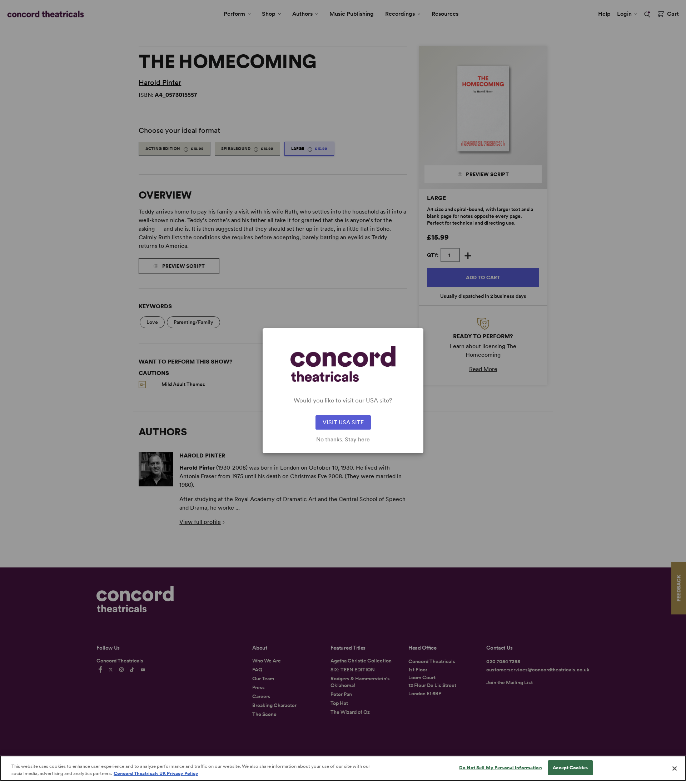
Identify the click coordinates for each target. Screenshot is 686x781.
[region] (343, 768)
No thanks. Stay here (343, 439)
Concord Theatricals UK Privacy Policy (156, 773)
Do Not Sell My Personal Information (500, 767)
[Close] (674, 768)
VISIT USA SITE (343, 422)
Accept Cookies (570, 767)
